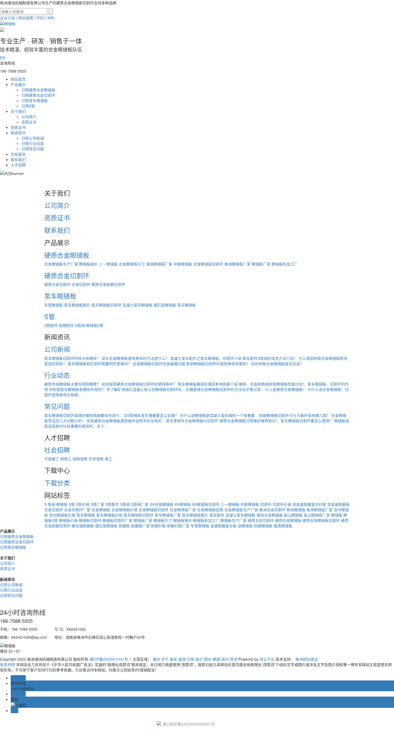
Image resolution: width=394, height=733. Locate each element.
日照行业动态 (32, 143)
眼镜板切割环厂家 (117, 520)
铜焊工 (66, 458)
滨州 (225, 659)
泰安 (173, 659)
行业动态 (57, 375)
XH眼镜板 (182, 504)
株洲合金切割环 (272, 509)
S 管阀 (49, 504)
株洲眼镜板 (296, 509)
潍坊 (156, 659)
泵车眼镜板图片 (77, 305)
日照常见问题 (32, 148)
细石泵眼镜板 (165, 305)
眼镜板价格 (68, 520)
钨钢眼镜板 (263, 525)
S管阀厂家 (139, 504)
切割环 (266, 504)
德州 (207, 659)
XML (51, 17)
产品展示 (18, 84)
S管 (49, 316)
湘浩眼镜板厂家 (159, 264)
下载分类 (57, 482)
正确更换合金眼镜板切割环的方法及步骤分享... (225, 389)
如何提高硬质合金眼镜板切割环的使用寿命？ (139, 384)
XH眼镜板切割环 (206, 504)
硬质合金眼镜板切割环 (321, 520)
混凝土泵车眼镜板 (137, 305)
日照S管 (28, 106)
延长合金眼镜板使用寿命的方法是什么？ (135, 358)
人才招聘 (18, 164)
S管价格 (83, 504)
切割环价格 (282, 504)
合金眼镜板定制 (210, 509)
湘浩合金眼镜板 (270, 515)
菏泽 (233, 659)
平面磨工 (51, 458)
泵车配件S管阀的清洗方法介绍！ (270, 358)
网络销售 (80, 458)
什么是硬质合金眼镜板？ (285, 389)
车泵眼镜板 (53, 305)
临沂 (199, 659)
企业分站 (7, 17)
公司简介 (28, 116)
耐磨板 (124, 525)
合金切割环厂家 (77, 509)
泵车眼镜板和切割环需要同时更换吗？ (100, 363)
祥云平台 (266, 659)
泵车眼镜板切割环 (106, 305)
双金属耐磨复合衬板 (309, 504)
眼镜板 (62, 504)
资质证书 (28, 122)
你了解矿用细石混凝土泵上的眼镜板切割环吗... (145, 389)
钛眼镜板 (245, 525)
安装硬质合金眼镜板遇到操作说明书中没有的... (126, 420)
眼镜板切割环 (90, 520)
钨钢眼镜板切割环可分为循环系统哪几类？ (294, 415)
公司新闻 (57, 349)
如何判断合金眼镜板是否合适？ (277, 363)
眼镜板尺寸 (162, 520)
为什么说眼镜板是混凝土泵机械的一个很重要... (219, 415)
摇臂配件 (66, 325)
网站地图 (25, 17)
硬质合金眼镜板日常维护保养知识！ (250, 420)
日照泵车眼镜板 (34, 100)
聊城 (216, 659)
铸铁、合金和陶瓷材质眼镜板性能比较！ (272, 384)
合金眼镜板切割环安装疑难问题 (159, 363)
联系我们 (18, 159)
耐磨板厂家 (140, 525)
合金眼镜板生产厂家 (61, 264)
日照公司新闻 (32, 138)
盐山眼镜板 (293, 515)
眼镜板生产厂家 (233, 520)
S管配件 (51, 325)
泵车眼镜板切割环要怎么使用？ (307, 420)
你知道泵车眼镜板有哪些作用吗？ (77, 389)
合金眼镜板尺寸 (132, 264)
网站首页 (18, 79)
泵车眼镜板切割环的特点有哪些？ (72, 358)
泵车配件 (216, 515)
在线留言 (18, 154)
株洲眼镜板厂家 (237, 264)
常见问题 (57, 406)
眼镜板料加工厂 (285, 264)
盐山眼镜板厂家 (317, 515)
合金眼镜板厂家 (183, 509)
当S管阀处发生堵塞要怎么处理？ (151, 415)
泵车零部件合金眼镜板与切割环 (192, 420)
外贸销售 (96, 458)
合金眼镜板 (100, 509)
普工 (108, 458)
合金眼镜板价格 (124, 509)
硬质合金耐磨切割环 (108, 284)
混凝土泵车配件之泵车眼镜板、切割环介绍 (205, 358)
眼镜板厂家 (261, 264)
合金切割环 (81, 284)
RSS (40, 17)
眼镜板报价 (88, 264)
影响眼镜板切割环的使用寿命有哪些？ (218, 363)
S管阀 (80, 325)
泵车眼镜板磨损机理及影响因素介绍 (208, 384)
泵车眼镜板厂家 (168, 515)
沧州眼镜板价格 (62, 515)
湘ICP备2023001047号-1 (110, 659)
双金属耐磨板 (338, 504)
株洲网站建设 (306, 659)
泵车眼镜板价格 (109, 515)
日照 (190, 659)
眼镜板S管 (94, 325)
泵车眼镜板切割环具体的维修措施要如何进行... (83, 415)
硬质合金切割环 (66, 275)
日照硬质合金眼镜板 (38, 89)
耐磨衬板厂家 (178, 525)
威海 (182, 659)
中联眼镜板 (182, 264)
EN (2, 57)
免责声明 (7, 664)
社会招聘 (57, 449)
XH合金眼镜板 (161, 504)
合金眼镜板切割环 (208, 264)
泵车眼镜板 (60, 295)
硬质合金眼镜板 (66, 255)
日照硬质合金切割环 (38, 95)
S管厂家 (97, 504)
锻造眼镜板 (283, 525)
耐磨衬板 (158, 525)
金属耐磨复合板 (223, 525)
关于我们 (18, 111)
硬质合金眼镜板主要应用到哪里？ (72, 384)
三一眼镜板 (108, 264)
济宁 (165, 659)
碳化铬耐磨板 (83, 525)
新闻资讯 (18, 132)
